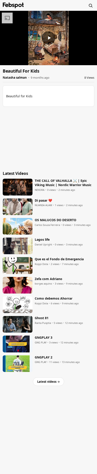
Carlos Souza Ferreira (47, 225)
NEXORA (39, 189)
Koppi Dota (41, 264)
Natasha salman (15, 78)
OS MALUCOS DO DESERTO (55, 220)
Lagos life (42, 240)
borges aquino (43, 283)
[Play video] (48, 38)
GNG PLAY (40, 342)
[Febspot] (13, 5)
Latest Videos (15, 173)
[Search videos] (90, 5)
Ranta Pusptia (43, 323)
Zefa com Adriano (48, 279)
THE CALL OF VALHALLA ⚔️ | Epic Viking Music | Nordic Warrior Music (63, 183)
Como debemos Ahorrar (53, 298)
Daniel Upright (43, 244)
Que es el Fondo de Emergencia (59, 259)
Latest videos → (48, 382)
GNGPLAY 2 (43, 357)
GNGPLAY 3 (43, 338)
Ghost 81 (41, 318)
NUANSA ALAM (43, 205)
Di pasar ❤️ (43, 200)
